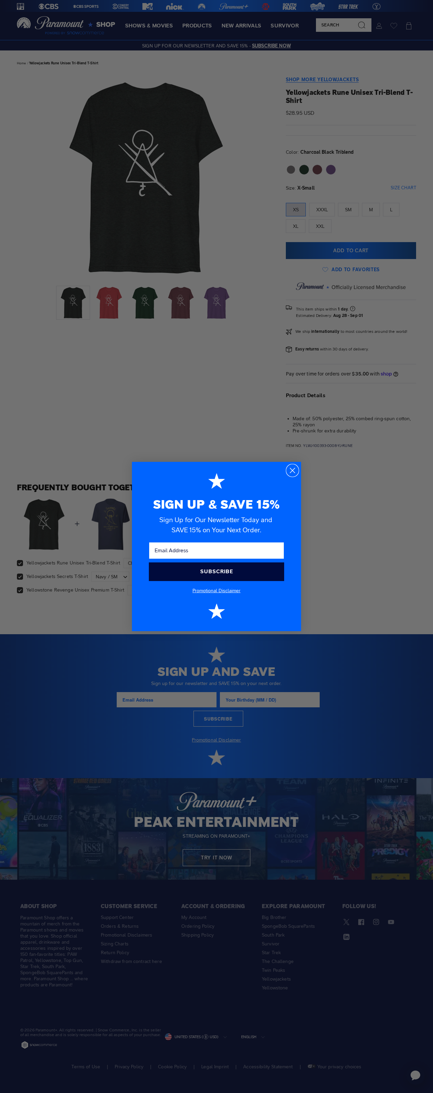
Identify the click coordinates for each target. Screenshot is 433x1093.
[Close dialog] (292, 470)
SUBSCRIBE (216, 571)
